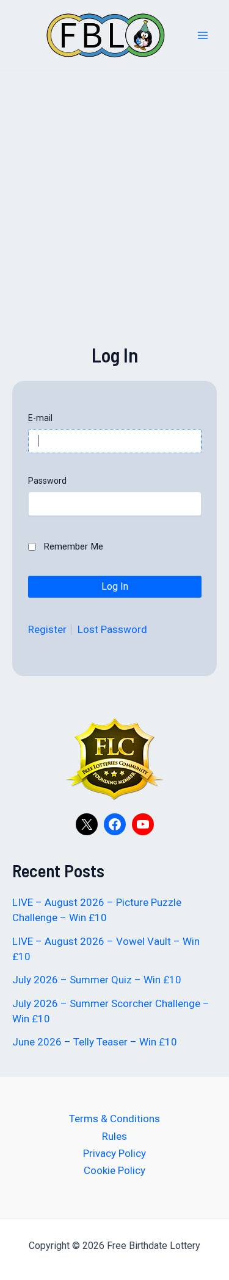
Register (47, 629)
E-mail (40, 418)
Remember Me (73, 546)
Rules (114, 1136)
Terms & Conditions (114, 1118)
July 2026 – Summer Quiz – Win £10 (96, 980)
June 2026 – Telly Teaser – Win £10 (94, 1042)
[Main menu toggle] (203, 35)
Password (47, 481)
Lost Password (112, 629)
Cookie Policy (114, 1170)
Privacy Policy (114, 1153)
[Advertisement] (114, 227)
